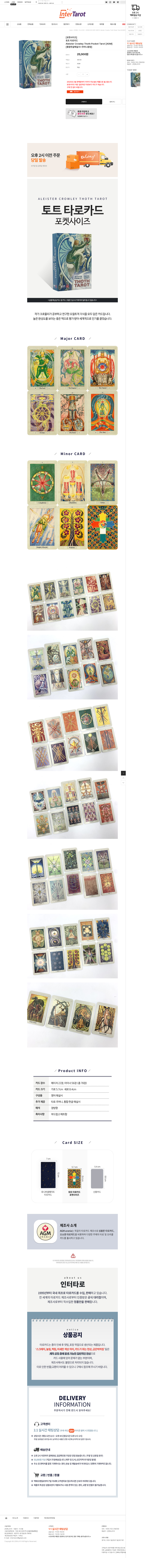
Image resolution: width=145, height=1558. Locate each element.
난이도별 (90, 24)
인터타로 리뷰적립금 (44, 2)
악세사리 (42, 24)
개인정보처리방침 (49, 1518)
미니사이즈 (82, 30)
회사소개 (15, 1518)
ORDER (20, 2)
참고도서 (54, 24)
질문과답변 (131, 27)
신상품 (19, 24)
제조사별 (113, 24)
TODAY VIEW (132, 70)
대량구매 (131, 34)
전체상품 (30, 24)
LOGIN (7, 2)
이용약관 (36, 1518)
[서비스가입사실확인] (122, 1552)
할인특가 (66, 24)
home (71, 30)
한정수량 (78, 24)
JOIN (13, 2)
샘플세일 (125, 24)
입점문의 (140, 34)
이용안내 (25, 1518)
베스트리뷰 (131, 30)
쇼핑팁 (140, 30)
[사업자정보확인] (32, 1531)
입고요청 (140, 27)
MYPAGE (28, 2)
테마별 (102, 24)
